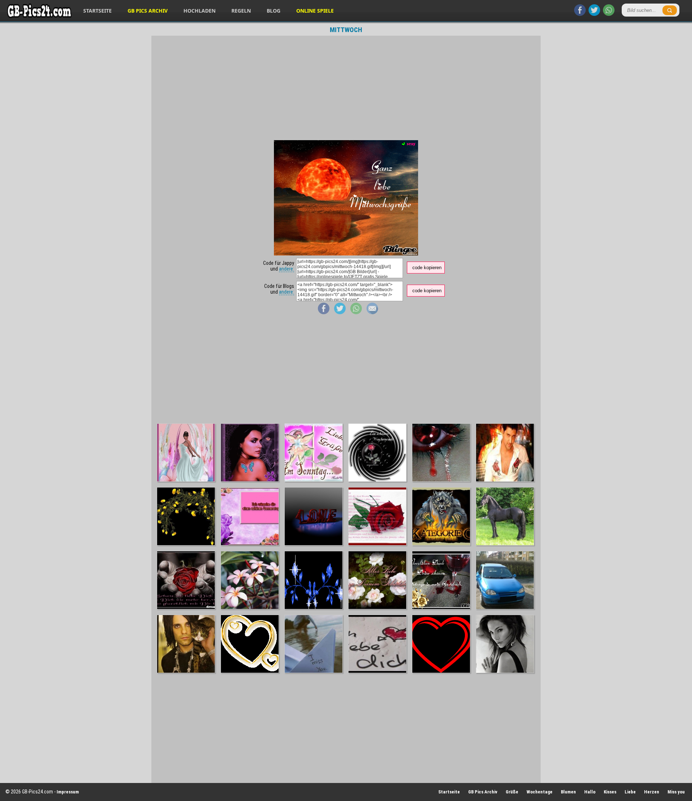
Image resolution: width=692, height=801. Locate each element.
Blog (273, 10)
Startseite (97, 10)
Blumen (568, 792)
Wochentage (540, 792)
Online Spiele (315, 10)
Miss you (676, 792)
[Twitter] (594, 14)
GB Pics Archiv (148, 10)
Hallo (589, 792)
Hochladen (199, 10)
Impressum (68, 792)
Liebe (630, 792)
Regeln (241, 10)
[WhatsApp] (609, 14)
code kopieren (427, 267)
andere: (286, 269)
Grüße (512, 792)
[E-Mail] (372, 312)
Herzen (651, 792)
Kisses (610, 792)
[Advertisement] (346, 87)
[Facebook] (580, 14)
